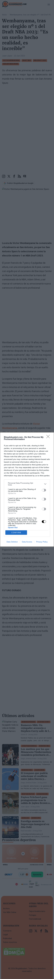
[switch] (44, 490)
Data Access (27, 542)
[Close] (48, 437)
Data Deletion (12, 542)
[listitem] (27, 484)
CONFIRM (16, 533)
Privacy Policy (42, 542)
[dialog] (27, 489)
